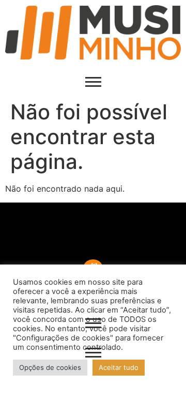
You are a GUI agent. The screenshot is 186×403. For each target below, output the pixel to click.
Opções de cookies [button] (50, 367)
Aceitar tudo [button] (118, 367)
